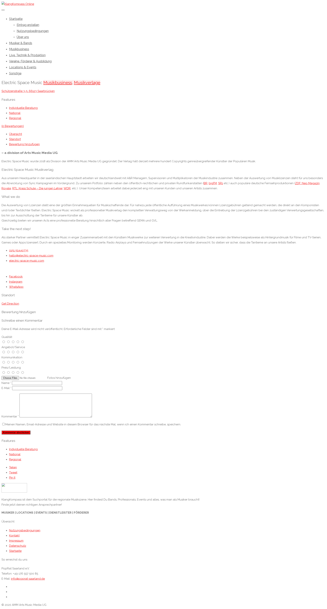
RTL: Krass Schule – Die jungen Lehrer (37, 188)
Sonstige (15, 73)
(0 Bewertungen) (13, 126)
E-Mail (6, 388)
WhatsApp (16, 287)
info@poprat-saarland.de (28, 578)
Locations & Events (22, 67)
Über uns (23, 37)
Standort (15, 139)
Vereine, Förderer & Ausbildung (30, 61)
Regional (15, 118)
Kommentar (10, 416)
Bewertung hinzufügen (24, 144)
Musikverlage (87, 82)
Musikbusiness (19, 49)
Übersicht (15, 134)
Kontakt (14, 535)
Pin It (12, 477)
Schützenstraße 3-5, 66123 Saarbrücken (28, 91)
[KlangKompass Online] (18, 4)
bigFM (213, 183)
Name (6, 383)
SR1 (220, 183)
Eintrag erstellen (28, 25)
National (14, 113)
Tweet (13, 472)
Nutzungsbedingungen (33, 31)
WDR (67, 188)
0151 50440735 (18, 250)
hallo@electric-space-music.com (31, 255)
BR (205, 183)
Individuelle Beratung (23, 108)
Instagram (15, 281)
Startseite (16, 19)
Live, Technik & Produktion (27, 55)
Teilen (13, 467)
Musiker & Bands (20, 43)
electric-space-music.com (26, 260)
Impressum (16, 540)
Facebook (16, 276)
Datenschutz (17, 545)
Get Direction (10, 303)
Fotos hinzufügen (59, 378)
